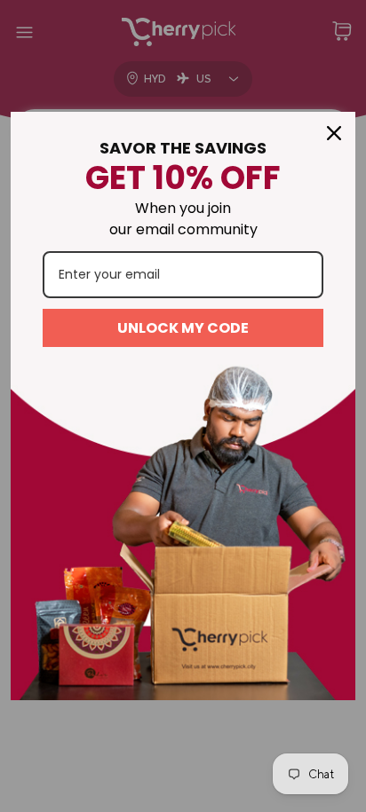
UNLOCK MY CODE (183, 328)
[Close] (334, 133)
